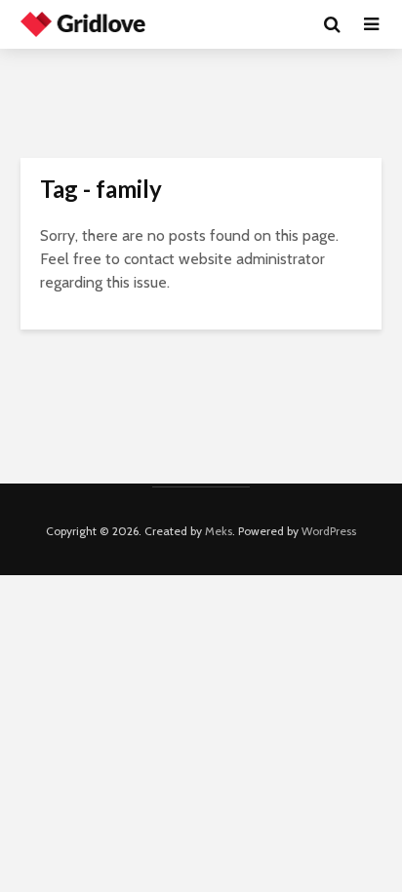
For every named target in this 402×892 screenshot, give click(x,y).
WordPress (329, 531)
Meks (218, 531)
